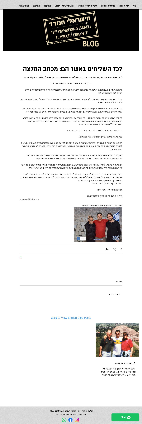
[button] (24, 5)
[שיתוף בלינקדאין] (107, 249)
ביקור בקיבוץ (60, 414)
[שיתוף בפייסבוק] (121, 249)
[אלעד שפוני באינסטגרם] (76, 420)
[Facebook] (70, 420)
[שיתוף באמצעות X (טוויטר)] (114, 249)
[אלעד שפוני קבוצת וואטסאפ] (64, 420)
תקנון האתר (82, 414)
